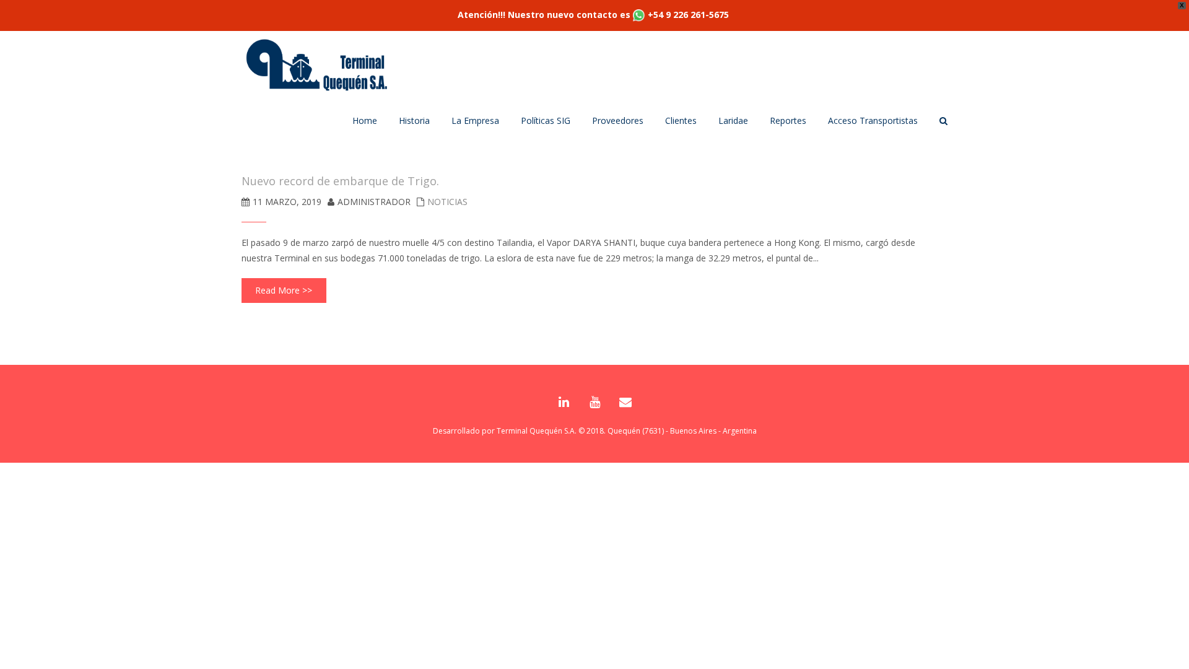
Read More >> (283, 290)
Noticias (447, 202)
